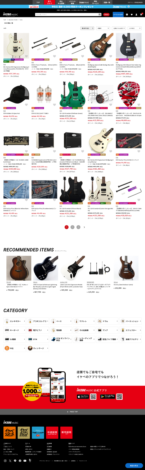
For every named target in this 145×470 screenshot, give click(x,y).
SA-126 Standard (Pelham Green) (71, 113)
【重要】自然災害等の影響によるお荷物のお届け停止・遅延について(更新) (72, 10)
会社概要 (49, 446)
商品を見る (134, 465)
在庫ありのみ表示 (118, 28)
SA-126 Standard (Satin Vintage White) (100, 209)
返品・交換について (8, 449)
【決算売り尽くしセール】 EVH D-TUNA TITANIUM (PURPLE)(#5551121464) (128, 209)
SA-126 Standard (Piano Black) (70, 208)
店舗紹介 (49, 449)
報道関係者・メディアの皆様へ (33, 451)
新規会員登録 (139, 2)
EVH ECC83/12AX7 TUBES (40, 113)
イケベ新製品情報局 (74, 449)
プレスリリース (83, 460)
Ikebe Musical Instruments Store (77, 446)
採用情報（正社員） (52, 451)
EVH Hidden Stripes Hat (11, 113)
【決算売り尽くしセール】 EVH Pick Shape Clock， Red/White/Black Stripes (129, 114)
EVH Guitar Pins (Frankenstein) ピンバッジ (44, 209)
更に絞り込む (85, 28)
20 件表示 (132, 28)
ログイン (130, 2)
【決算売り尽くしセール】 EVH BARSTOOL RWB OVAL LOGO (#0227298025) (100, 114)
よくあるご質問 (7, 451)
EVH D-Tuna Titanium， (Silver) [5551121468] (44, 66)
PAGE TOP (74, 412)
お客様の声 (28, 446)
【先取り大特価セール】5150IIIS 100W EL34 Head (16, 161)
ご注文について (7, 446)
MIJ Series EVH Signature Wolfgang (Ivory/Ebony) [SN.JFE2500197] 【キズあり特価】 (16, 69)
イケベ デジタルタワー (75, 451)
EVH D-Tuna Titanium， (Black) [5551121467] (72, 66)
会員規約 (73, 460)
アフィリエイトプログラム (10, 454)
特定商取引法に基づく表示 (60, 460)
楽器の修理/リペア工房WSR (97, 446)
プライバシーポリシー (44, 460)
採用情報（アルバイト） (53, 454)
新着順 (99, 28)
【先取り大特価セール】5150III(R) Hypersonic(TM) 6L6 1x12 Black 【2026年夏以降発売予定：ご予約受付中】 (72, 162)
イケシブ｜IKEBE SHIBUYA (76, 454)
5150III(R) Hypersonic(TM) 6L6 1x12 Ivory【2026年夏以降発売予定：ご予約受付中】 (44, 162)
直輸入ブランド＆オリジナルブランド (100, 449)
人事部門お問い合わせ (31, 454)
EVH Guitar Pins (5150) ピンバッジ (127, 160)
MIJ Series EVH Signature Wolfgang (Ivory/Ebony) (100, 161)
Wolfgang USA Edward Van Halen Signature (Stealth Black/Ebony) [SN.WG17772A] (128, 67)
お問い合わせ (28, 449)
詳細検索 (106, 14)
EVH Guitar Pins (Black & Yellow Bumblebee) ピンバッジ (15, 209)
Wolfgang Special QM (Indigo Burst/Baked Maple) (100, 66)
